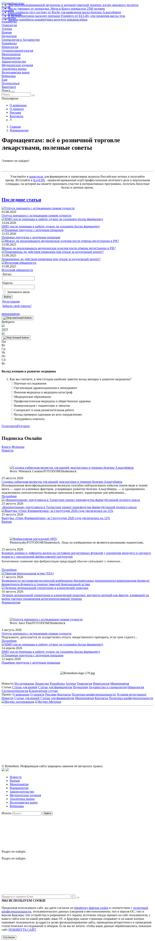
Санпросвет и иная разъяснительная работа (44, 410)
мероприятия (11, 313)
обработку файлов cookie (91, 908)
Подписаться (10, 83)
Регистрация (11, 301)
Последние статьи (21, 199)
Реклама (15, 112)
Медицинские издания (17, 65)
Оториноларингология (17, 50)
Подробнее (9, 496)
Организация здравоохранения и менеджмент (45, 388)
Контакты (16, 116)
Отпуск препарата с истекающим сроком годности (36, 215)
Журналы (18, 446)
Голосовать (9, 426)
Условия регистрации (131, 694)
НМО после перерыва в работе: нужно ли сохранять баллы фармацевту (51, 226)
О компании (18, 105)
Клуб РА (39, 180)
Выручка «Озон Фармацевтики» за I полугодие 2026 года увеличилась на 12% (56, 518)
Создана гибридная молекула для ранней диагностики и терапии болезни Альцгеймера (62, 481)
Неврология (10, 47)
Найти (47, 813)
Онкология (9, 25)
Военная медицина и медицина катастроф (43, 392)
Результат (23, 426)
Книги (6, 446)
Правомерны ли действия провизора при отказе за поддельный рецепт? (51, 259)
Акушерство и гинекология (108, 687)
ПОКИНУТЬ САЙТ (22, 929)
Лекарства (42, 683)
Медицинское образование (32, 396)
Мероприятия (11, 54)
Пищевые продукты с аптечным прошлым (31, 237)
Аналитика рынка (14, 68)
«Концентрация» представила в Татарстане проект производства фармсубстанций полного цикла (69, 507)
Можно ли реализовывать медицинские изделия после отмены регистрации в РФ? (59, 248)
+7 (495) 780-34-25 (69, 725)
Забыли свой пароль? (16, 306)
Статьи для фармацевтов (55, 687)
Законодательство (14, 61)
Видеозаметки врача (15, 72)
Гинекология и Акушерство (21, 39)
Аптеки (7, 28)
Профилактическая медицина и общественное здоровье (52, 401)
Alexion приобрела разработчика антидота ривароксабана (47, 19)
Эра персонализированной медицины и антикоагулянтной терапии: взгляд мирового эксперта (73, 5)
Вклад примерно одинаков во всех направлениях (48, 414)
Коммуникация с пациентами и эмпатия (42, 405)
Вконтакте (9, 87)
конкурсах (36, 176)
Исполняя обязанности (17, 270)
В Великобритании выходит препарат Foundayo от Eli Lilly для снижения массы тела (66, 16)
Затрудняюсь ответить (29, 419)
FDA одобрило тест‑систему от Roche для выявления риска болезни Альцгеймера (64, 12)
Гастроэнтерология (15, 691)
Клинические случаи (43, 691)
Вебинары (9, 76)
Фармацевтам (11, 58)
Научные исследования (30, 383)
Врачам (7, 32)
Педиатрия (9, 36)
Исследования (24, 683)
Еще (4, 79)
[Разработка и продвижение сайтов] (3, 770)
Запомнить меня (18, 292)
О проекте (17, 109)
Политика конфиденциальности (94, 694)
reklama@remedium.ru (122, 725)
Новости (8, 450)
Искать (6, 813)
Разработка (9, 43)
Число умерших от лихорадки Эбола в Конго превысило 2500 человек (56, 8)
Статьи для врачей (24, 687)
